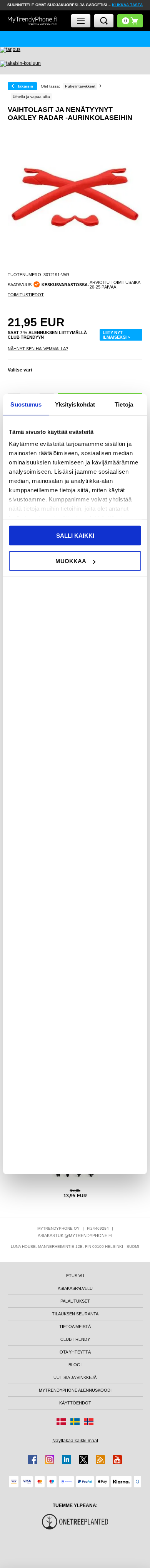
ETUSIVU (75, 1275)
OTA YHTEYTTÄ (75, 1352)
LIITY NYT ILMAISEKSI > (116, 334)
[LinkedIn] (66, 1459)
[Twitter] (83, 1459)
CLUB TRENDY (75, 1339)
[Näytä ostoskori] (130, 20)
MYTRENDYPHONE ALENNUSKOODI (75, 1390)
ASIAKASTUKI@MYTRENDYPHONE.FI (75, 1235)
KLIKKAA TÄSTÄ (127, 5)
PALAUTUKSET (75, 1301)
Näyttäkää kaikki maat (75, 1440)
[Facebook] (32, 1459)
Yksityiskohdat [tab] (75, 404)
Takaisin (25, 86)
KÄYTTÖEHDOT (75, 1403)
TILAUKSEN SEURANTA (75, 1313)
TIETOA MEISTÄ (75, 1326)
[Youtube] (117, 1459)
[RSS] (100, 1459)
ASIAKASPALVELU (75, 1288)
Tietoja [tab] (124, 404)
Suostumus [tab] (26, 404)
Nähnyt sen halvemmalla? (38, 348)
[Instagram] (49, 1459)
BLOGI (75, 1364)
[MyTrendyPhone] (33, 21)
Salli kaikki (75, 535)
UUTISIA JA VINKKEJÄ (75, 1377)
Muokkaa (70, 561)
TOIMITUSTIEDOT (26, 294)
